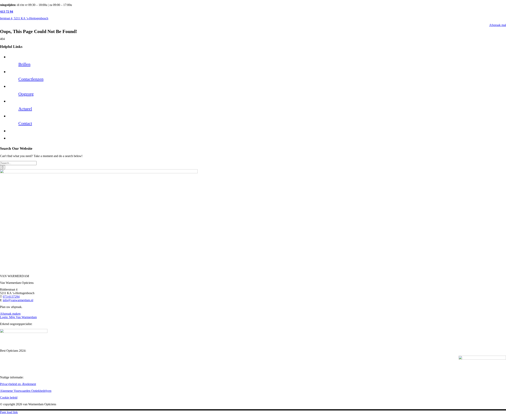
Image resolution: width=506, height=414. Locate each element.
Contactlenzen (30, 79)
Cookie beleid (8, 397)
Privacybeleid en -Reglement (18, 384)
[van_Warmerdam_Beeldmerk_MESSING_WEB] (99, 172)
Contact (25, 123)
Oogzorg (26, 93)
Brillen (24, 64)
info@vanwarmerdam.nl (18, 300)
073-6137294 (11, 296)
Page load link (9, 412)
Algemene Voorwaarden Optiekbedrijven (25, 390)
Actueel (25, 108)
